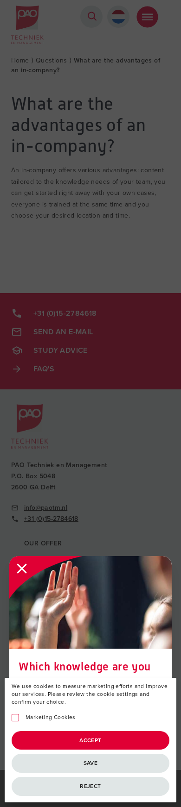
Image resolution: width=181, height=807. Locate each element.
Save (91, 763)
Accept (90, 740)
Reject (90, 786)
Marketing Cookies (51, 717)
